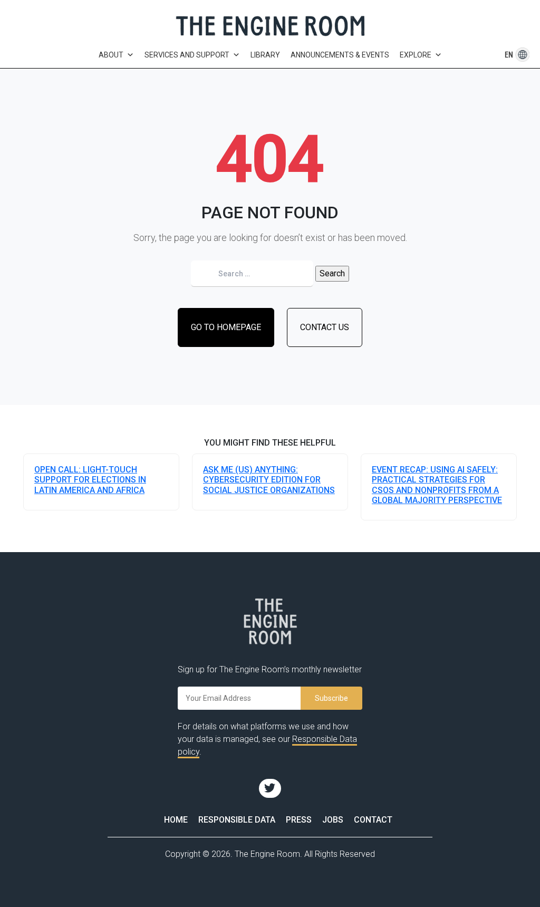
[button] (509, 54)
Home (176, 820)
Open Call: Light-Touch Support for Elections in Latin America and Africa (90, 480)
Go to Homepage (226, 327)
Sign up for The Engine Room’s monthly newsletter (270, 669)
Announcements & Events (340, 55)
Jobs (332, 820)
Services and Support (186, 55)
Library (265, 55)
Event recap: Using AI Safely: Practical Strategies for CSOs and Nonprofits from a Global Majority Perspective (437, 485)
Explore (415, 55)
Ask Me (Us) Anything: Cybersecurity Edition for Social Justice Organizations (269, 480)
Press (299, 820)
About (111, 55)
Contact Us (324, 327)
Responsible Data (236, 820)
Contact (373, 820)
